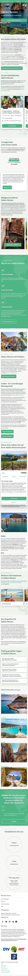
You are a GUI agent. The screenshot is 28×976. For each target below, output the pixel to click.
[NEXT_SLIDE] (25, 133)
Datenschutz (21, 813)
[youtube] (13, 921)
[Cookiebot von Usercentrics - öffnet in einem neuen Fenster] (21, 473)
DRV (22, 404)
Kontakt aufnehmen (7, 436)
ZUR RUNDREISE (12, 126)
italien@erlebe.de (14, 864)
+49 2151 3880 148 (14, 845)
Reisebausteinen (13, 57)
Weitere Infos (7, 187)
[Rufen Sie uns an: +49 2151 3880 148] (26, 1)
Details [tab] (14, 476)
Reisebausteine (22, 209)
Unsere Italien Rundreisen (14, 20)
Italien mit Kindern (10, 361)
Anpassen (13, 502)
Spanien (3, 742)
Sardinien (3, 718)
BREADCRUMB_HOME (5, 8)
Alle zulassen (14, 498)
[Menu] (2, 5)
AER (9, 408)
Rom (20, 556)
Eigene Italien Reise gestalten (14, 25)
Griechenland (4, 766)
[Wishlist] (23, 5)
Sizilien (4, 538)
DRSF (21, 411)
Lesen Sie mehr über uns (8, 321)
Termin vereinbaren (7, 431)
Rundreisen (7, 209)
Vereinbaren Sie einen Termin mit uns (11, 68)
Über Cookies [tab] (23, 476)
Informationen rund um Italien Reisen (9, 582)
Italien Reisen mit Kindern (8, 376)
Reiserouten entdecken (13, 244)
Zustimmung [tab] (5, 476)
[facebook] (2, 921)
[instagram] (6, 921)
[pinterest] (9, 921)
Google (13, 395)
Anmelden (14, 821)
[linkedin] (16, 922)
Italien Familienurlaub (12, 372)
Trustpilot (19, 395)
